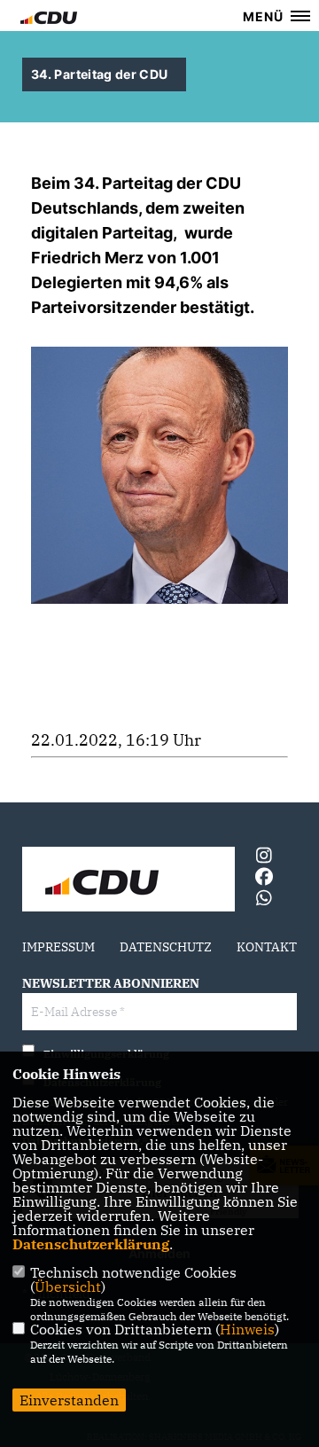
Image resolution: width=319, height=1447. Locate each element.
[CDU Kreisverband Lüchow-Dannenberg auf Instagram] (264, 857)
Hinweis (247, 1329)
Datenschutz (166, 947)
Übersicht (68, 1286)
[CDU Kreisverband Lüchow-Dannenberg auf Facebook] (264, 879)
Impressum (58, 947)
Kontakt (267, 947)
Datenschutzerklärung (90, 1244)
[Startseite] (128, 881)
